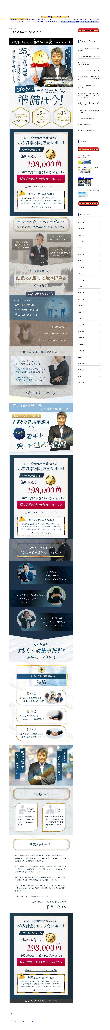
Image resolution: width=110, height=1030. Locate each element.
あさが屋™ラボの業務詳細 (86, 118)
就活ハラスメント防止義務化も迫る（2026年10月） (88, 103)
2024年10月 (81, 318)
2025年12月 (81, 254)
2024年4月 (81, 357)
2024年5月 (81, 350)
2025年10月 (81, 267)
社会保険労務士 (13, 1021)
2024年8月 (81, 331)
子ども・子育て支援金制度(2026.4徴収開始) (88, 111)
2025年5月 (81, 286)
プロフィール (89, 177)
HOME (11, 1013)
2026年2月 (81, 248)
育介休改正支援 (94, 190)
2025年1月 (81, 306)
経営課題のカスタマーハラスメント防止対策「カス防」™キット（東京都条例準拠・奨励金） (88, 95)
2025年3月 (81, 299)
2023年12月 (81, 382)
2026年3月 (81, 241)
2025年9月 (81, 273)
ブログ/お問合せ (40, 1021)
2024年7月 (81, 338)
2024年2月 (81, 370)
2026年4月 (81, 235)
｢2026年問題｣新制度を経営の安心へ (88, 56)
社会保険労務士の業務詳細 (86, 130)
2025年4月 (81, 293)
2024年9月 (81, 325)
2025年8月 (81, 280)
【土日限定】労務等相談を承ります (88, 70)
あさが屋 (30, 1021)
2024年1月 (81, 376)
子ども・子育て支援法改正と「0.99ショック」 (88, 86)
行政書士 (23, 1021)
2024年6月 (81, 344)
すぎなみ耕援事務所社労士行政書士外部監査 (88, 49)
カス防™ (89, 155)
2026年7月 (81, 222)
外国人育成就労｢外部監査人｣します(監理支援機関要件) (88, 63)
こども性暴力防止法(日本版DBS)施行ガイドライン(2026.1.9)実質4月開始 (88, 78)
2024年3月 (81, 363)
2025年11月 (81, 261)
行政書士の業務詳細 (84, 124)
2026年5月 (81, 229)
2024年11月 (81, 312)
